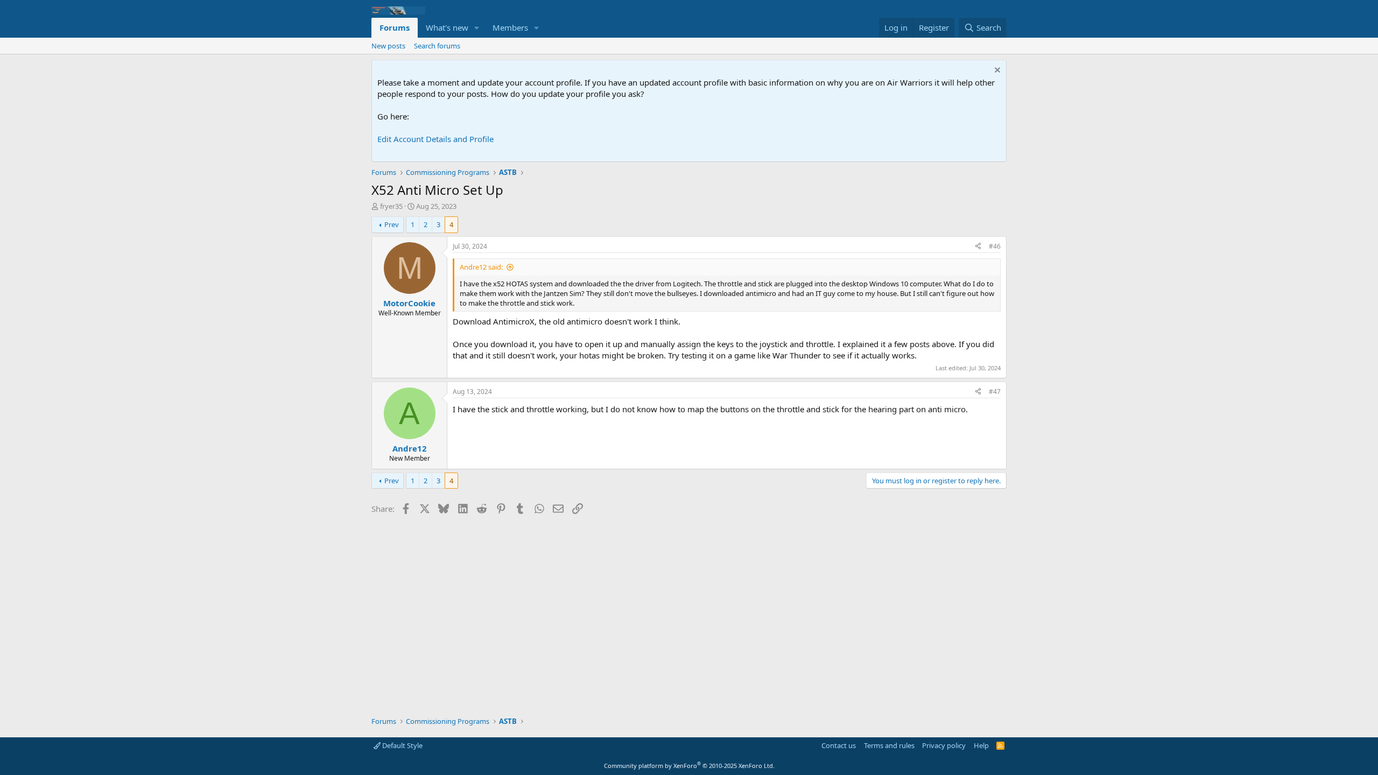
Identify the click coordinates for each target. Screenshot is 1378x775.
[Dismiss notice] (996, 71)
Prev (391, 224)
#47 (995, 391)
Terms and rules (889, 745)
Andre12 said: (481, 267)
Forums (394, 27)
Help (981, 745)
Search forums (437, 46)
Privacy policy (944, 745)
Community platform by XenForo (689, 766)
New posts (388, 46)
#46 (995, 246)
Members (510, 27)
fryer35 (391, 206)
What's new (447, 27)
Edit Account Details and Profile (435, 138)
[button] (476, 28)
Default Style (402, 745)
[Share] (978, 247)
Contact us (838, 745)
